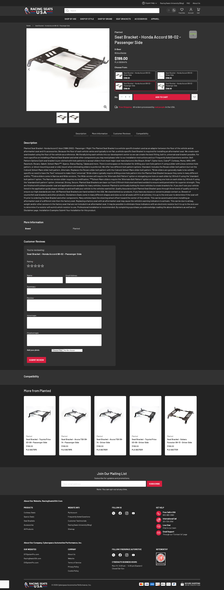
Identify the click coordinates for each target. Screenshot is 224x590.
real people (160, 107)
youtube (133, 513)
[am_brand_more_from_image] (39, 415)
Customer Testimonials (77, 521)
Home (28, 25)
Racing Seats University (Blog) (172, 3)
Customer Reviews (122, 133)
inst (126, 513)
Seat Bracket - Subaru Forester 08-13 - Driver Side (179, 439)
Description (81, 133)
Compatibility (142, 133)
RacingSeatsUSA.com (32, 558)
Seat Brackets (29, 521)
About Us (196, 3)
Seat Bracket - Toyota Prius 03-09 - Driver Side (144, 439)
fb (120, 513)
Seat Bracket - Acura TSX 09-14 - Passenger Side (74, 439)
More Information (100, 133)
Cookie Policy (73, 571)
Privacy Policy (73, 567)
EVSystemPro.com (31, 562)
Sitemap (71, 529)
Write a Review (120, 53)
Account (191, 13)
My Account (72, 512)
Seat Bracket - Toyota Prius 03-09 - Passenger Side (38, 439)
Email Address (71, 275)
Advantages (31, 315)
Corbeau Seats (29, 512)
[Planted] (193, 37)
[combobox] (111, 10)
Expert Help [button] (150, 3)
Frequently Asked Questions (79, 517)
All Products (28, 529)
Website (71, 558)
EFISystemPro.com (31, 554)
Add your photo (33, 350)
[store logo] (40, 11)
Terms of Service (74, 562)
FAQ (188, 3)
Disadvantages (33, 333)
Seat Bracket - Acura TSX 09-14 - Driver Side (109, 439)
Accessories (29, 525)
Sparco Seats (29, 517)
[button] (29, 69)
